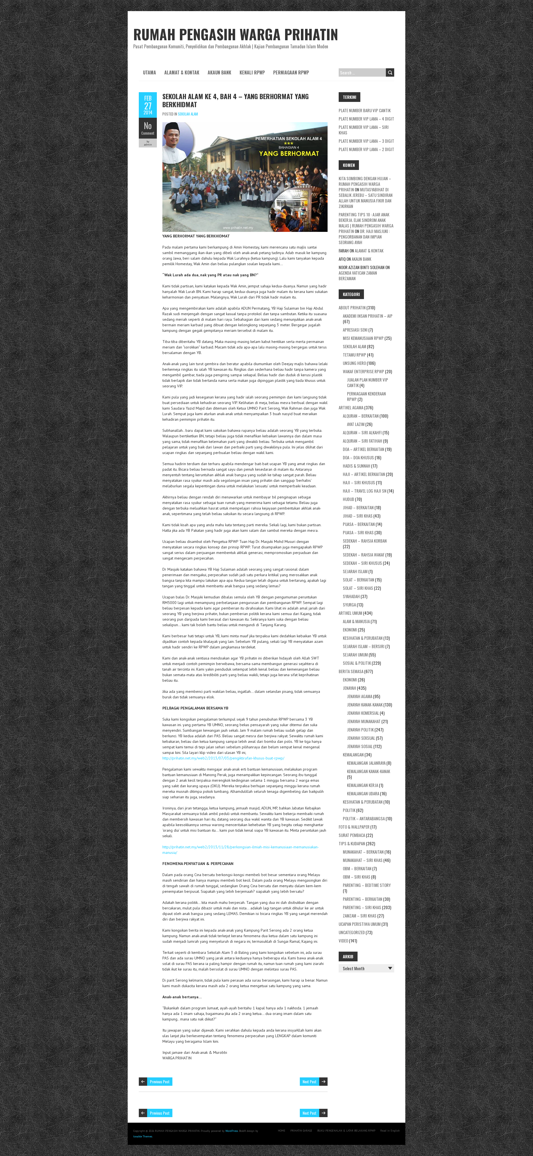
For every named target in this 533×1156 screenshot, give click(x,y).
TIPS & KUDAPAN (352, 843)
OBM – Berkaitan (357, 868)
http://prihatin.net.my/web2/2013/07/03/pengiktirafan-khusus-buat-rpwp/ (223, 758)
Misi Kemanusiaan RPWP (363, 338)
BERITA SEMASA (351, 671)
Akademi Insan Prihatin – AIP (368, 316)
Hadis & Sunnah (356, 466)
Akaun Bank (219, 72)
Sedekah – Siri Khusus (362, 563)
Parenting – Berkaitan (362, 899)
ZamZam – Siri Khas (359, 915)
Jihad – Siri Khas (358, 516)
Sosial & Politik (357, 663)
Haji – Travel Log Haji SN (364, 491)
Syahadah (351, 596)
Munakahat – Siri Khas (363, 860)
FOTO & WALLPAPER (354, 827)
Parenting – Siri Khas (362, 907)
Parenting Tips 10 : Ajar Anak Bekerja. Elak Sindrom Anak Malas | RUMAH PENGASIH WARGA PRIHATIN (366, 222)
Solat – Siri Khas (358, 588)
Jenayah (349, 688)
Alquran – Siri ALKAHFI (362, 432)
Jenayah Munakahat (364, 721)
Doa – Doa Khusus (358, 457)
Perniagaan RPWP (291, 72)
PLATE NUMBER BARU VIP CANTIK (365, 110)
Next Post (309, 1081)
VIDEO (343, 940)
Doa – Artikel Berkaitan (363, 449)
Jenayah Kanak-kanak (365, 704)
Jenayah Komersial (363, 713)
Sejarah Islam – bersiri (363, 646)
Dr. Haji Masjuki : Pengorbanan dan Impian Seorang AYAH (364, 236)
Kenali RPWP (252, 72)
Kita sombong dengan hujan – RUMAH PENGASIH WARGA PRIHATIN (365, 183)
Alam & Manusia (356, 621)
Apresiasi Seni (355, 330)
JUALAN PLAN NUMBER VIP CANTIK (367, 382)
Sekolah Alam (188, 114)
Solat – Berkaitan (358, 579)
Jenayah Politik (360, 729)
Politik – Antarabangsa (364, 818)
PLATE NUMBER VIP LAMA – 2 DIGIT (366, 149)
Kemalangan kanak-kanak (368, 771)
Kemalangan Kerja (362, 785)
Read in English (390, 1130)
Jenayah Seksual (361, 738)
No (148, 125)
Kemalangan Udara (363, 793)
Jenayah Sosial (360, 746)
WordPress (231, 1131)
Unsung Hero (354, 363)
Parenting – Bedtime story (367, 885)
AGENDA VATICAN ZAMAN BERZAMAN (358, 275)
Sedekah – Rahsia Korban (365, 541)
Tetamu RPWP (354, 355)
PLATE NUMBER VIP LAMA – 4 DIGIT (366, 119)
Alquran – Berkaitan (361, 416)
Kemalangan (353, 754)
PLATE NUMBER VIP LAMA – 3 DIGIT (366, 141)
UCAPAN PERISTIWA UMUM (360, 924)
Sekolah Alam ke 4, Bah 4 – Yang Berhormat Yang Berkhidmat (235, 100)
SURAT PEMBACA (352, 835)
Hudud (348, 499)
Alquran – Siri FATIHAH (362, 441)
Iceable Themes (142, 1136)
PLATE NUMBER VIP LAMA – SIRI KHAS (364, 130)
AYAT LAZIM (355, 424)
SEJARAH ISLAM (355, 571)
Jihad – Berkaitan (358, 507)
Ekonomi (350, 629)
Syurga (349, 604)
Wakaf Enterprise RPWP (363, 371)
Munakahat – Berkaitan (363, 852)
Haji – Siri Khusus (359, 482)
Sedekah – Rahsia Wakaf (363, 554)
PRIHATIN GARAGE (301, 1130)
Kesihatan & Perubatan (363, 638)
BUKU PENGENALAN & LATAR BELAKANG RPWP (346, 1130)
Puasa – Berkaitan (359, 524)
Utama (149, 72)
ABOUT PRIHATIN (352, 307)
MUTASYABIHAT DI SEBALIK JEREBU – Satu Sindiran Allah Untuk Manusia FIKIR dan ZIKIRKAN (366, 197)
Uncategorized (352, 932)
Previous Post (160, 1081)
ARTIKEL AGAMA (351, 407)
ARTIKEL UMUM (350, 613)
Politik (349, 810)
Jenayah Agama (359, 696)
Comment (147, 133)
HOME (281, 1130)
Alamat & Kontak (181, 72)
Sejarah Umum (355, 654)
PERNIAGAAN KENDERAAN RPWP (366, 396)
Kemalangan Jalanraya (366, 763)
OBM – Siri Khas (356, 877)
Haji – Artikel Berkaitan (364, 474)
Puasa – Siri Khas (358, 532)
